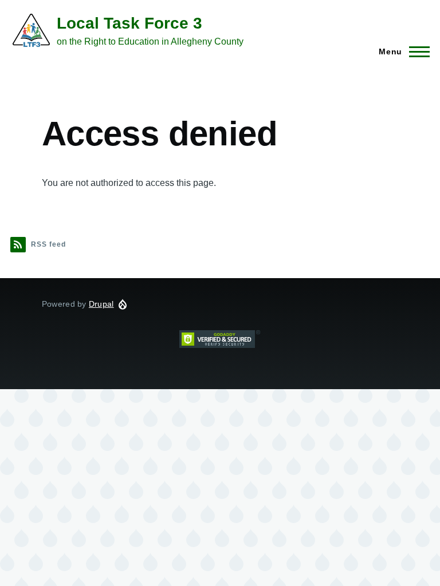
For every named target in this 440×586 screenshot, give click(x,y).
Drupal (101, 303)
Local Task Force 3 (129, 23)
